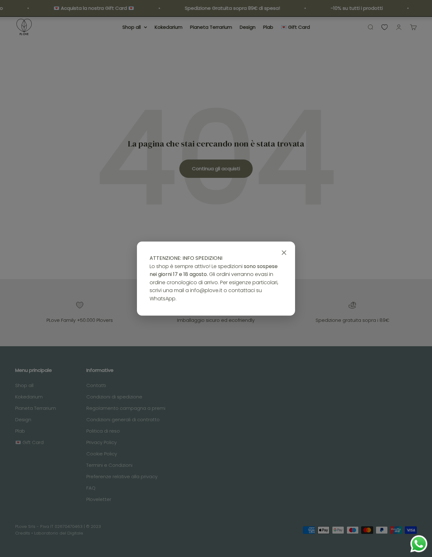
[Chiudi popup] (284, 253)
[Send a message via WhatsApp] (419, 544)
